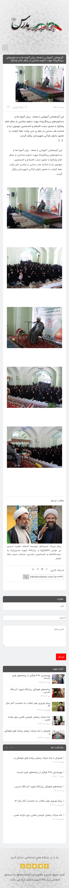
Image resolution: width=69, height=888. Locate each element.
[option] (34, 758)
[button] (5, 47)
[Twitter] (34, 866)
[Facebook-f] (46, 866)
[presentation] (8, 499)
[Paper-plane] (40, 866)
